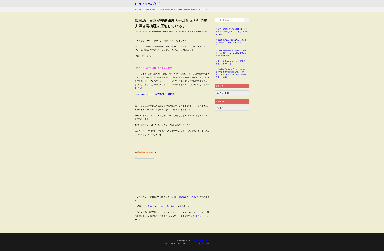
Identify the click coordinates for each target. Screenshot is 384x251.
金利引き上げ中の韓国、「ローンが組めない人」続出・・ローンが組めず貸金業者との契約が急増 (231, 52)
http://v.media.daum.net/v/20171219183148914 (155, 94)
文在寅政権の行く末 (150, 9)
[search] (246, 20)
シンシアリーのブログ (147, 3)
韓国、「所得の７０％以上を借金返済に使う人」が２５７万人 (231, 62)
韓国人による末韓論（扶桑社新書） (161, 206)
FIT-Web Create (191, 243)
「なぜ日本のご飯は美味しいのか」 (185, 197)
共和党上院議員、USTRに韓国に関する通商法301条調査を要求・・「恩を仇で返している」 (232, 31)
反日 (193, 31)
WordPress (214, 243)
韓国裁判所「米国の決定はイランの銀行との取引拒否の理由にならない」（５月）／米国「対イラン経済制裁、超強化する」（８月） (231, 73)
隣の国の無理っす (169, 31)
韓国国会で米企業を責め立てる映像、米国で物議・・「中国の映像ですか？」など (231, 42)
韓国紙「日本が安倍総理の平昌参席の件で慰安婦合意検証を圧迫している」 (183, 9)
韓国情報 (198, 31)
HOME (139, 9)
